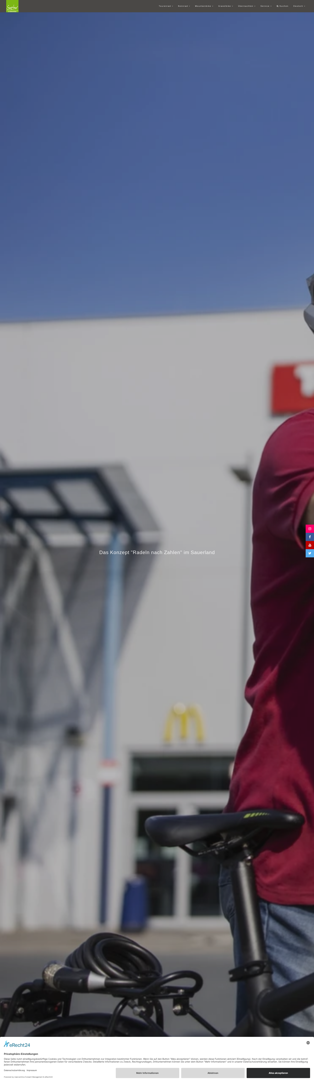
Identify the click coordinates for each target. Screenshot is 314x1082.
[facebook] (310, 537)
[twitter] (310, 553)
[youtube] (310, 545)
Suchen (283, 6)
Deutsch (298, 6)
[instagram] (310, 529)
